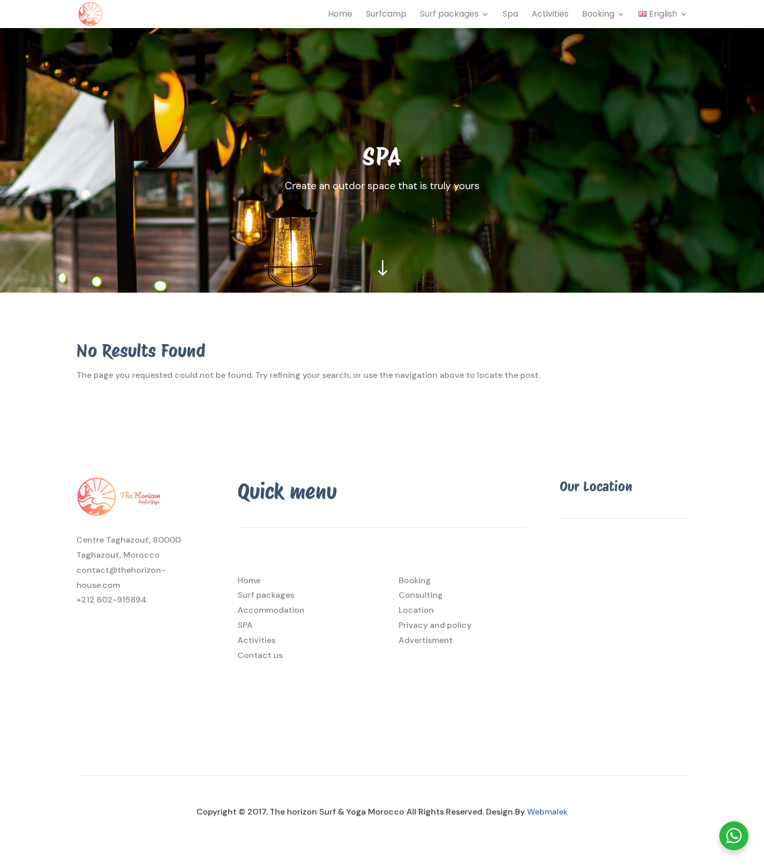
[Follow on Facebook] (105, 632)
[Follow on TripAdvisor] (147, 632)
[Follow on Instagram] (84, 632)
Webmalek (547, 811)
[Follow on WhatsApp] (126, 632)
